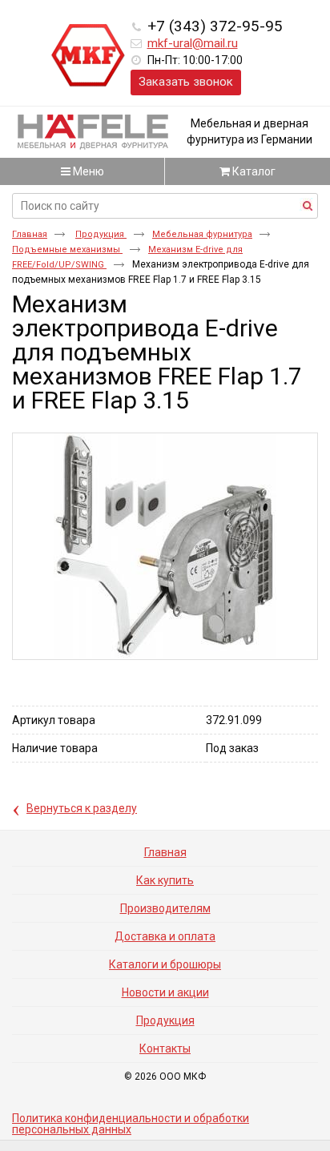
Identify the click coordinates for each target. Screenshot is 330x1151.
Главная (29, 234)
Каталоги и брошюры (165, 964)
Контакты (165, 1048)
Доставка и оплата (165, 936)
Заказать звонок (186, 81)
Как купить (165, 880)
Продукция (101, 234)
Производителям (165, 908)
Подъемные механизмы (67, 249)
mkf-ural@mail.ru (192, 43)
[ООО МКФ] (88, 56)
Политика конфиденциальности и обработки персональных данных (130, 1124)
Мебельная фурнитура (202, 234)
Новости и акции (165, 992)
